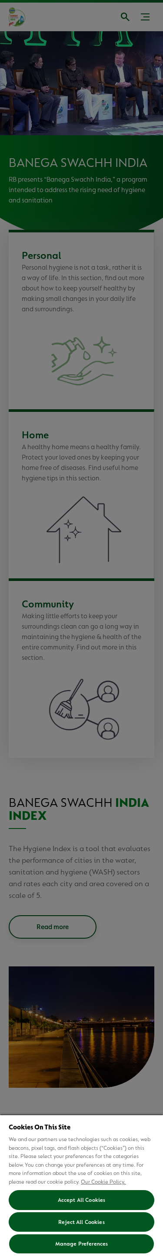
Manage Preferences (81, 1243)
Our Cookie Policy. (103, 1181)
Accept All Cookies (81, 1200)
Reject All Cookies (81, 1222)
